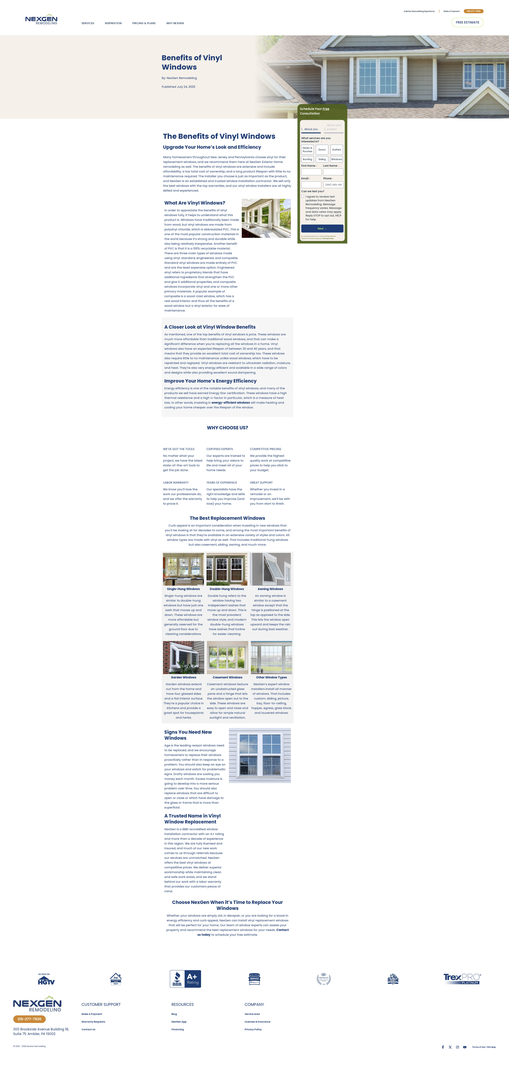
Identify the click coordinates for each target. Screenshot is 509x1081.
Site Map (491, 1047)
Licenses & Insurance (257, 1021)
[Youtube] (464, 1047)
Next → (322, 228)
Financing (178, 1029)
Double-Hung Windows (227, 589)
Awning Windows (270, 589)
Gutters (336, 149)
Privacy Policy (328, 238)
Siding (322, 159)
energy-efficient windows (231, 403)
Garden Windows (183, 677)
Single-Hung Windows (183, 589)
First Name (308, 166)
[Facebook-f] (443, 1047)
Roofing (307, 159)
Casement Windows (227, 677)
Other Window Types (271, 677)
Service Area (252, 1014)
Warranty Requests (93, 1021)
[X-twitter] (450, 1047)
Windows (336, 159)
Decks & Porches (307, 149)
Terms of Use (478, 1047)
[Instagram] (457, 1047)
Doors (322, 149)
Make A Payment (452, 11)
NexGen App (179, 1021)
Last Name (330, 166)
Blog (174, 1014)
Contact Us (88, 1029)
